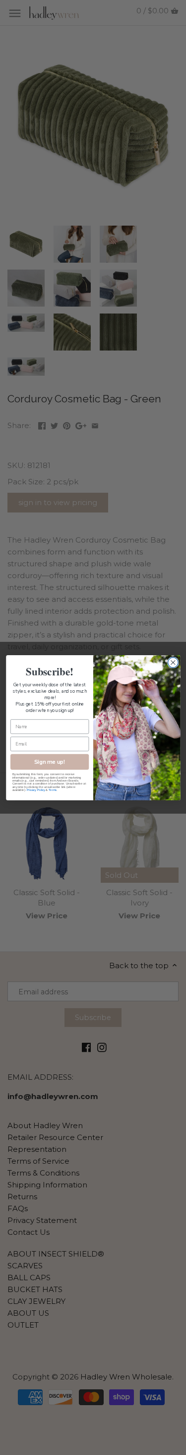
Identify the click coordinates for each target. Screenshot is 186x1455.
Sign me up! (49, 761)
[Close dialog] (173, 662)
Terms (53, 789)
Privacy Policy (35, 789)
